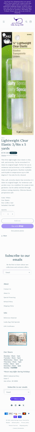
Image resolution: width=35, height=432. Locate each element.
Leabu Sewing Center (16, 420)
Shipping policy (24, 425)
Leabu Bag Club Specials (12, 322)
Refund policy (15, 422)
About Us (7, 293)
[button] (4, 22)
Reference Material (10, 318)
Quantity (4, 210)
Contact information (18, 428)
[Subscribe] (29, 272)
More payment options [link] (17, 230)
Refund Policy (8, 301)
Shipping (3, 155)
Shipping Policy (9, 306)
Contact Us (7, 289)
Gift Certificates (9, 326)
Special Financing (9, 297)
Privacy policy (25, 422)
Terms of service (13, 425)
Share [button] (5, 236)
